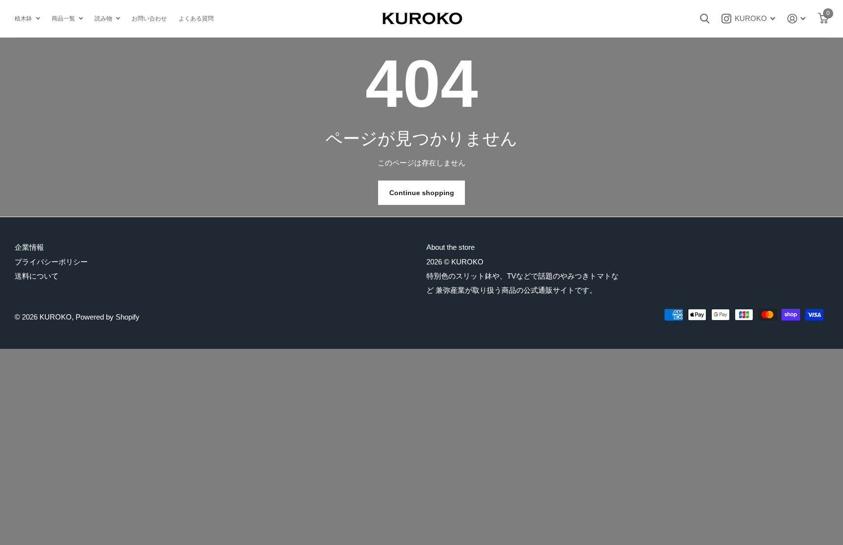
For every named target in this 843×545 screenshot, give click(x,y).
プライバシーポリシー (51, 262)
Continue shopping (421, 193)
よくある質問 (196, 18)
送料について (37, 276)
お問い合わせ (149, 18)
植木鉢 (23, 18)
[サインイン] (796, 19)
